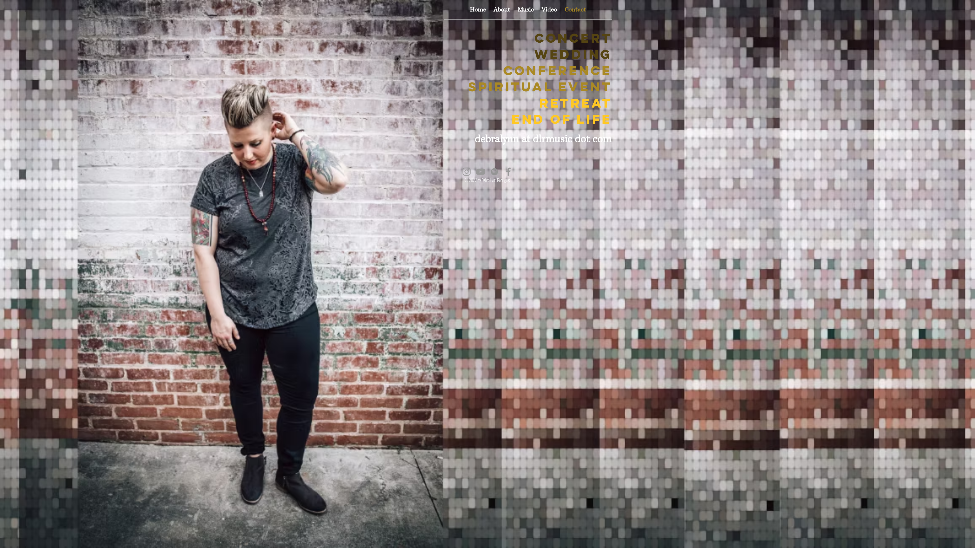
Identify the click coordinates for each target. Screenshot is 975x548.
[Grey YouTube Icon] (480, 171)
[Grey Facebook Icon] (508, 171)
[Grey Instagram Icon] (466, 171)
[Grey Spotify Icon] (494, 171)
